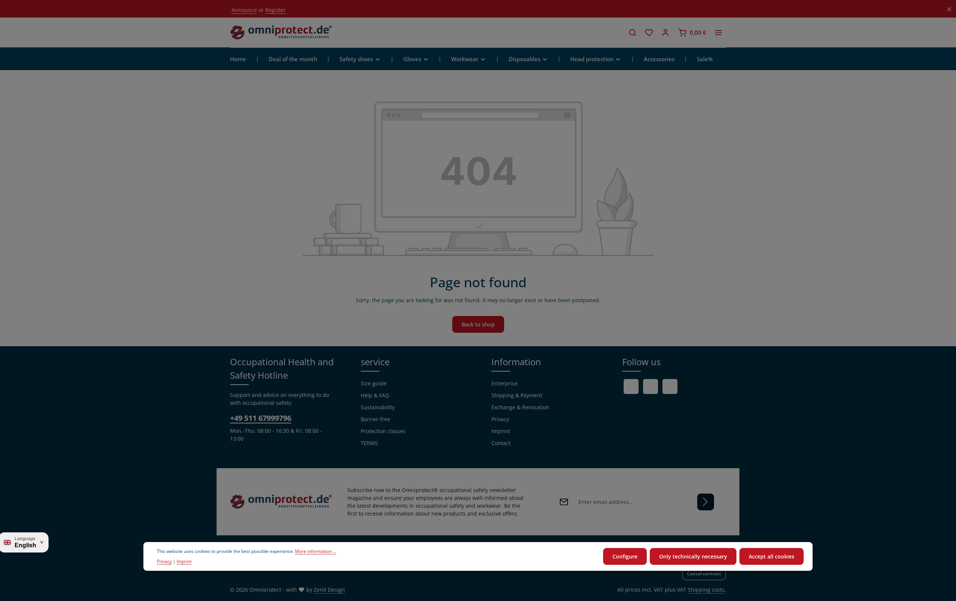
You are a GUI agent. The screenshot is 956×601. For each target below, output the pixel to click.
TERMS (369, 443)
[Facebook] (631, 386)
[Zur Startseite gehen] (281, 32)
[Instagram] (669, 386)
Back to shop (478, 324)
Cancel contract (704, 573)
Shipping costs (706, 589)
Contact (500, 443)
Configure (624, 556)
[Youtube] (650, 386)
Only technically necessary (693, 556)
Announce (244, 9)
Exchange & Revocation (520, 407)
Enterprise (504, 383)
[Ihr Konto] (665, 32)
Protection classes (383, 431)
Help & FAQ (375, 395)
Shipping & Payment (516, 395)
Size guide (374, 383)
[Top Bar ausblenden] (949, 9)
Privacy (500, 419)
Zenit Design (329, 589)
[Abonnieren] (705, 502)
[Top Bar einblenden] (718, 32)
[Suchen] (632, 32)
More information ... (315, 551)
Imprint (500, 431)
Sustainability (378, 407)
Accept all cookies (771, 556)
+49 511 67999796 (260, 418)
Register (275, 9)
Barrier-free (375, 419)
